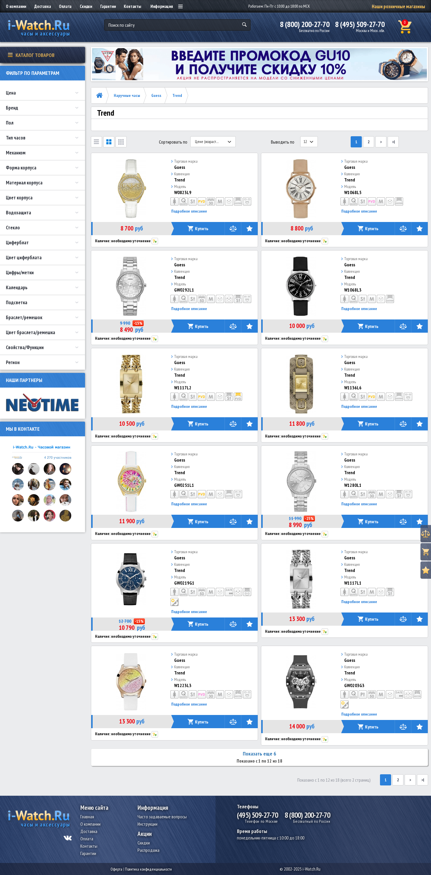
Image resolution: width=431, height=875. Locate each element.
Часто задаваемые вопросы (162, 817)
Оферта (116, 869)
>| (393, 141)
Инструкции (147, 824)
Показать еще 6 (259, 753)
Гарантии (108, 6)
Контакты (132, 6)
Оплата (65, 6)
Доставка (42, 6)
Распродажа (148, 850)
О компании (16, 6)
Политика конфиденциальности (148, 869)
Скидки (86, 6)
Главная (87, 817)
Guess (156, 95)
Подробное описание (189, 211)
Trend (177, 95)
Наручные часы (127, 95)
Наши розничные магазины (398, 6)
